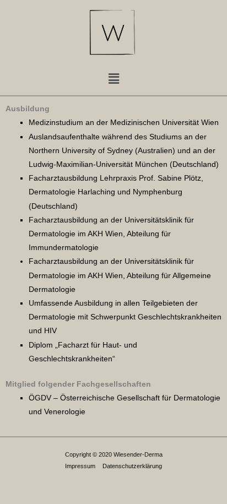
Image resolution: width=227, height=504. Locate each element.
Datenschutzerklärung (132, 466)
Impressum (80, 466)
